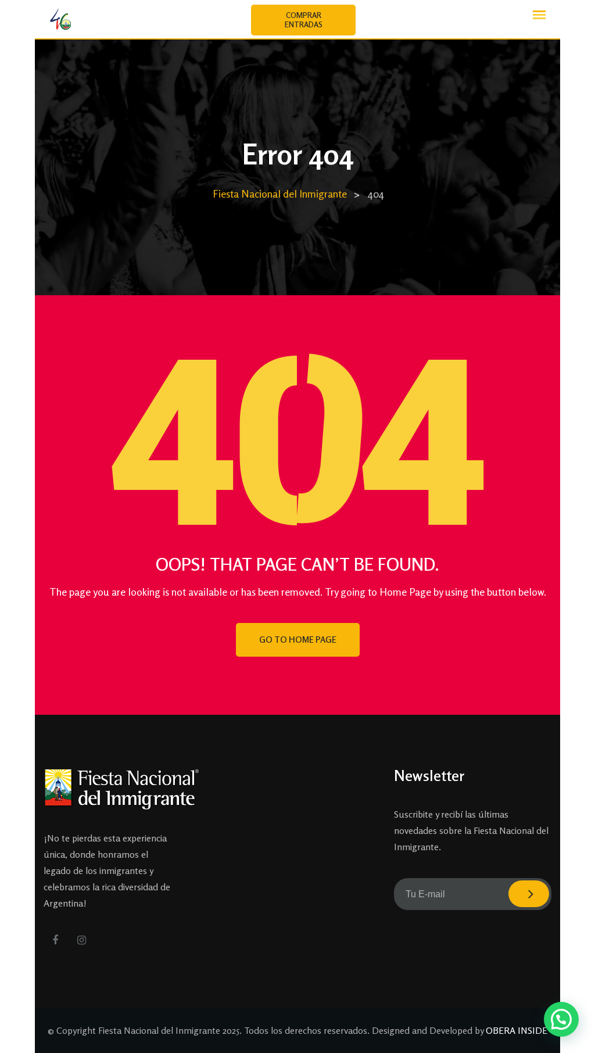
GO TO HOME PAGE (297, 639)
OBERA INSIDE (516, 1030)
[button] (561, 1019)
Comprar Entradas (303, 19)
